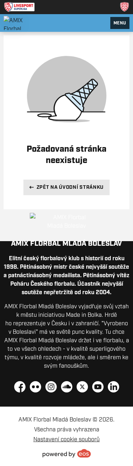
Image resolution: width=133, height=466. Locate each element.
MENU (119, 22)
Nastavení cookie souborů (66, 439)
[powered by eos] (67, 453)
